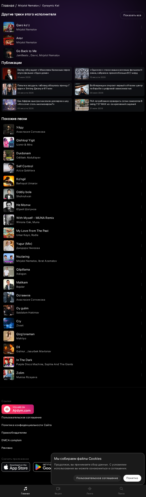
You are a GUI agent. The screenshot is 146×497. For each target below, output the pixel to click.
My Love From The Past (32, 231)
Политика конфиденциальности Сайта (27, 425)
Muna (36, 222)
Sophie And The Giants (59, 364)
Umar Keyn (23, 235)
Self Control (24, 166)
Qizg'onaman (25, 334)
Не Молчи (23, 205)
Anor (19, 38)
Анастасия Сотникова (30, 131)
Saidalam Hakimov (27, 312)
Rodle (34, 235)
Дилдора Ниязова (28, 247)
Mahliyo (21, 338)
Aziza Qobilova (25, 170)
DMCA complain (12, 440)
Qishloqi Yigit (25, 140)
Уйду (20, 127)
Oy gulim (22, 308)
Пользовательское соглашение (22, 417)
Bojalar (20, 286)
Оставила (23, 295)
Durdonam (23, 153)
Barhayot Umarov (27, 183)
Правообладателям (14, 432)
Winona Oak (23, 222)
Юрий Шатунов (26, 209)
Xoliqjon (21, 273)
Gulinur (21, 351)
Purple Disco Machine (29, 364)
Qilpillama (23, 269)
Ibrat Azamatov (47, 260)
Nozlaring (22, 256)
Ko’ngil (21, 179)
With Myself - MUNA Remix (35, 218)
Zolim (20, 373)
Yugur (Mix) (24, 243)
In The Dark (24, 360)
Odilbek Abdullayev (28, 157)
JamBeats (22, 55)
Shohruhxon (23, 196)
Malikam (22, 282)
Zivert (20, 325)
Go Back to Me (26, 51)
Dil (18, 347)
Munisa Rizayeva (26, 377)
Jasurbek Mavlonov (39, 351)
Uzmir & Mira (24, 144)
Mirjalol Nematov (28, 5)
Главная (8, 5)
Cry (18, 321)
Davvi (34, 55)
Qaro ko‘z (23, 25)
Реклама (7, 447)
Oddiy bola (24, 192)
